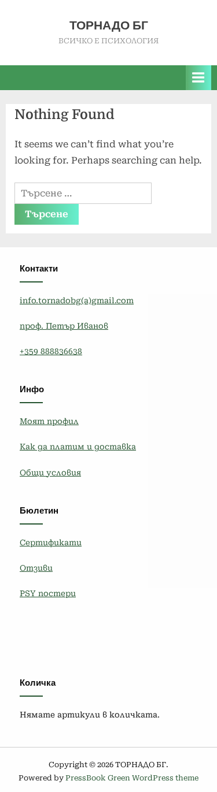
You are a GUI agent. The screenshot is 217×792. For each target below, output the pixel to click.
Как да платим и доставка (78, 446)
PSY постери (48, 593)
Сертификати (51, 542)
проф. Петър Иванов (64, 325)
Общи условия (50, 472)
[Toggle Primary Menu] (198, 77)
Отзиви (36, 567)
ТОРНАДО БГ (108, 25)
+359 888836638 (51, 351)
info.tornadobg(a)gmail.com (77, 300)
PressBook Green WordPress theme (131, 778)
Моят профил (49, 421)
